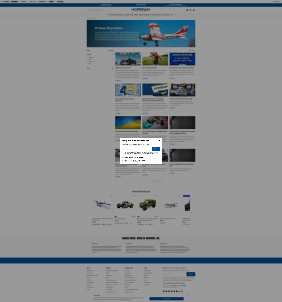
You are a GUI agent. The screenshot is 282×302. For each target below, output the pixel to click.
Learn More (142, 160)
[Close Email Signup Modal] (159, 140)
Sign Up (156, 148)
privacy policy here (137, 154)
